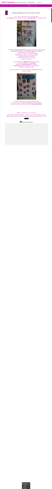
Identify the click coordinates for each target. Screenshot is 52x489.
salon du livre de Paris (23, 116)
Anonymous (33, 112)
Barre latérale (23, 5)
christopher (17, 114)
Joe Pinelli (28, 51)
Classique (3, 5)
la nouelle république (36, 114)
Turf (46, 116)
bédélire (12, 114)
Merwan (40, 51)
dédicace (22, 114)
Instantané (29, 5)
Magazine (11, 5)
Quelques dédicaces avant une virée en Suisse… (26, 13)
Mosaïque (16, 5)
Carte (7, 5)
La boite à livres (28, 114)
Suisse (37, 116)
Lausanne (43, 114)
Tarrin (40, 116)
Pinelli (12, 116)
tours (43, 116)
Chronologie (34, 5)
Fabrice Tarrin (34, 51)
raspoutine (16, 116)
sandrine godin (32, 116)
